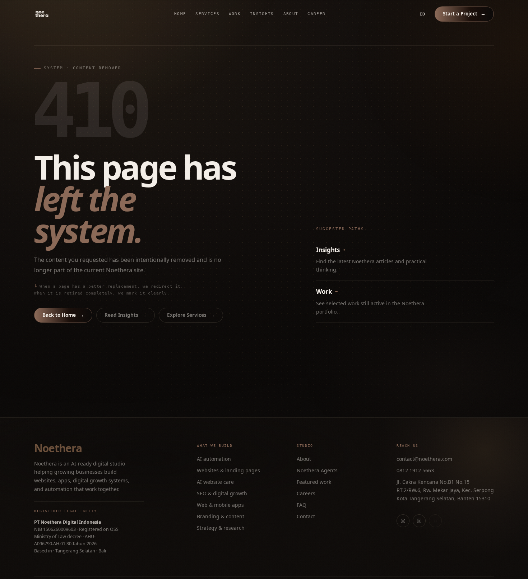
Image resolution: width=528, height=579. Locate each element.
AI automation (214, 458)
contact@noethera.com (424, 458)
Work (235, 13)
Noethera (58, 448)
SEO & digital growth (222, 493)
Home (180, 13)
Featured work (314, 481)
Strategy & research (221, 527)
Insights (262, 13)
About (290, 13)
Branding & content (220, 516)
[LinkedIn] (419, 520)
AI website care (215, 481)
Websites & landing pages (228, 470)
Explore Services (191, 315)
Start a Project (464, 13)
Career (316, 13)
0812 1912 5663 (415, 470)
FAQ (301, 504)
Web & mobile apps (220, 504)
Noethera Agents (317, 470)
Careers (306, 493)
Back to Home (63, 315)
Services (207, 13)
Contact (306, 516)
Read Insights (126, 315)
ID (422, 14)
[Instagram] (403, 520)
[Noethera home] (58, 14)
